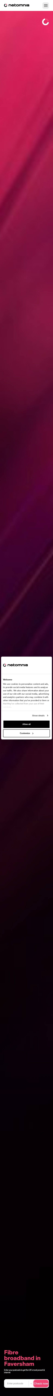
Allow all (26, 724)
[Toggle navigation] (45, 5)
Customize (25, 733)
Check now (41, 1383)
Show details (38, 715)
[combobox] (7, 1383)
